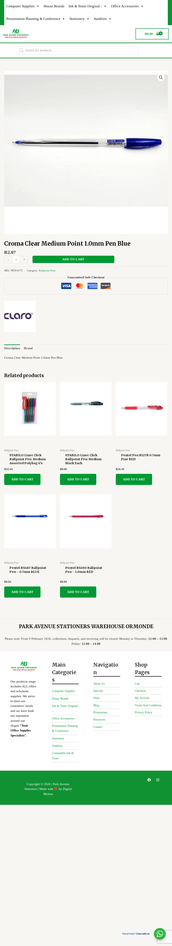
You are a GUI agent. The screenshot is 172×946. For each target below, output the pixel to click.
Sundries (100, 19)
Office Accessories (125, 6)
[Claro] (20, 316)
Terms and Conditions (148, 705)
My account (142, 698)
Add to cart (73, 259)
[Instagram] (157, 780)
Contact (97, 726)
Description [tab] (12, 348)
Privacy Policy (143, 712)
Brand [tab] (28, 348)
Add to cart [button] (22, 479)
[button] (161, 77)
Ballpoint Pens (47, 270)
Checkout (140, 690)
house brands (54, 6)
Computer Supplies (20, 6)
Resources (99, 719)
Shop (96, 698)
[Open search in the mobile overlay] (77, 50)
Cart (137, 683)
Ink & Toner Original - (85, 6)
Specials (98, 690)
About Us (99, 683)
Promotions (100, 712)
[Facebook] (149, 780)
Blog (96, 705)
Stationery (77, 19)
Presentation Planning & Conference (33, 19)
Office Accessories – (64, 718)
